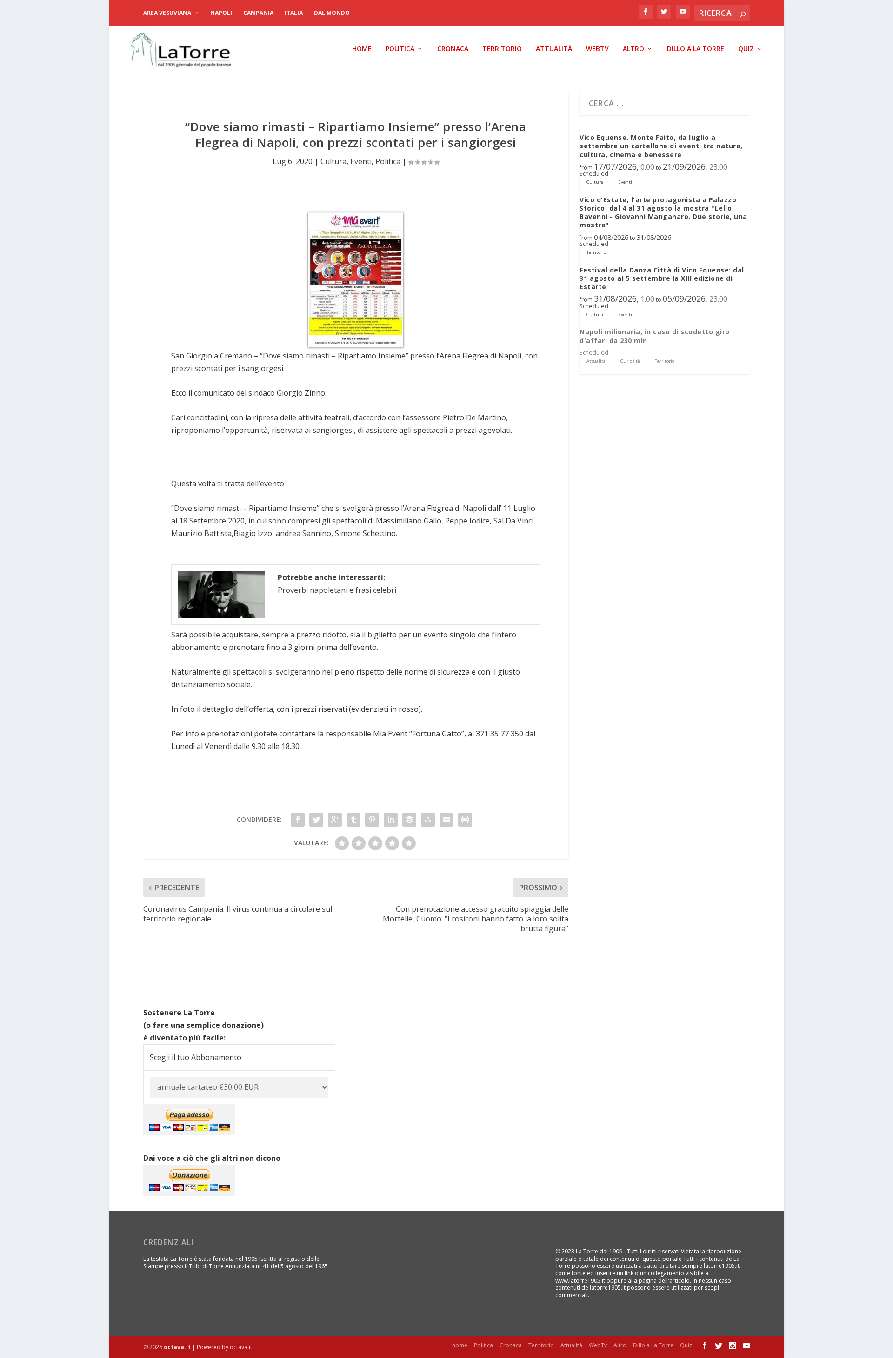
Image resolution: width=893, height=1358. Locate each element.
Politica (400, 49)
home (362, 49)
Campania (258, 13)
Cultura (333, 161)
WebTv (597, 49)
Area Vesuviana (167, 13)
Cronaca (452, 49)
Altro (633, 49)
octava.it (177, 1347)
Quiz (746, 49)
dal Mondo (332, 13)
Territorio (502, 49)
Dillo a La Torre (695, 49)
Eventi (361, 161)
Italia (294, 13)
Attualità (554, 49)
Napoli (221, 13)
